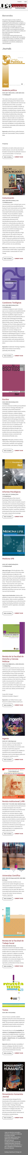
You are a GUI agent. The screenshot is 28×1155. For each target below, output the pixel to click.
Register (20, 1)
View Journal (8, 157)
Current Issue (18, 157)
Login (25, 1)
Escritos (5, 399)
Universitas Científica (11, 875)
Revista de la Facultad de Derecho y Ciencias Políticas (13, 659)
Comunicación (8, 198)
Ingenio (5, 738)
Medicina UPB (8, 559)
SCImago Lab (18, 1152)
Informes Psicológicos (11, 492)
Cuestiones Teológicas (11, 303)
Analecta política (9, 90)
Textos (5, 1010)
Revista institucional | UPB (13, 801)
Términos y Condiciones (10, 1134)
